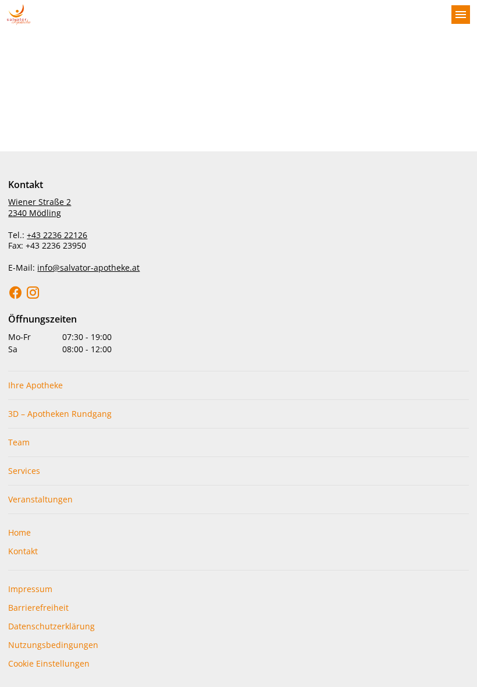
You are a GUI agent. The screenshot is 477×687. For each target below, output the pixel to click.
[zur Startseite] (224, 14)
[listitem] (238, 385)
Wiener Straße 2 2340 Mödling (39, 207)
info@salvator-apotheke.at (88, 267)
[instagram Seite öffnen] (33, 292)
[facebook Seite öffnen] (15, 292)
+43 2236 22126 (57, 234)
